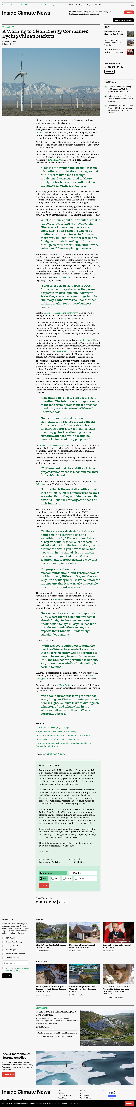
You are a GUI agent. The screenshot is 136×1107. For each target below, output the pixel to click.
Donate (129, 12)
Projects (82, 5)
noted (57, 599)
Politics (14, 5)
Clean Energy (50, 5)
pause (70, 120)
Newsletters (7, 919)
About (82, 1093)
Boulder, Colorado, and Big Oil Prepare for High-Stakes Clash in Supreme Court (119, 89)
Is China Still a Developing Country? (52, 727)
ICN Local (73, 5)
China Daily (64, 685)
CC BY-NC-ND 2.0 (56, 753)
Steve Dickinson (62, 277)
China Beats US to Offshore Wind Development (57, 739)
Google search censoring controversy (60, 312)
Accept (129, 1103)
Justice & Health (25, 5)
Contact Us (84, 1095)
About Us (98, 5)
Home (82, 1091)
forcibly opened (87, 340)
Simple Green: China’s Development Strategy (56, 731)
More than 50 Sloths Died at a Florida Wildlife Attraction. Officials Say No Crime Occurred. (120, 109)
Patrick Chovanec (56, 159)
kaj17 (45, 753)
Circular (39, 132)
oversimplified (62, 351)
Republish (109, 72)
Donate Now (9, 1074)
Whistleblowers (86, 1098)
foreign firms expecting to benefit (55, 445)
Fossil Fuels (38, 5)
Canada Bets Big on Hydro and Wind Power (54, 1036)
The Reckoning (123, 20)
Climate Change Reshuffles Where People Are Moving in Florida (120, 98)
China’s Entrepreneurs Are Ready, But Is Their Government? (63, 735)
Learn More (74, 1103)
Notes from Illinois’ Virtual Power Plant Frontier (56, 1033)
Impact (90, 5)
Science (5, 5)
